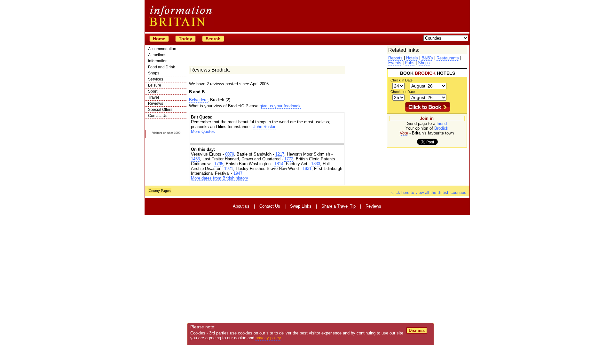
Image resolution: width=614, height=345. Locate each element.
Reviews (155, 103)
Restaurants (448, 58)
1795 (218, 163)
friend (442, 123)
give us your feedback (280, 105)
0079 (229, 154)
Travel (153, 97)
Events (394, 62)
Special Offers (160, 109)
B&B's (427, 58)
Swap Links (300, 206)
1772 (288, 159)
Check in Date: (401, 80)
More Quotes (203, 131)
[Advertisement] (267, 139)
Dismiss (417, 330)
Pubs (409, 62)
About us (241, 206)
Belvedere (198, 99)
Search (213, 38)
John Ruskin (264, 126)
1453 (195, 159)
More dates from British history (219, 178)
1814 (278, 163)
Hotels (412, 58)
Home (159, 38)
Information (158, 61)
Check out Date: (403, 92)
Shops (153, 73)
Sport (152, 91)
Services (155, 79)
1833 (315, 163)
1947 (237, 173)
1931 (307, 168)
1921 (228, 168)
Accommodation (162, 49)
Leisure (154, 85)
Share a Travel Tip (338, 206)
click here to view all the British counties (428, 192)
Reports (395, 58)
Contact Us (157, 115)
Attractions (157, 55)
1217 (279, 154)
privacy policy (268, 337)
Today (185, 38)
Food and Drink (161, 67)
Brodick (441, 128)
